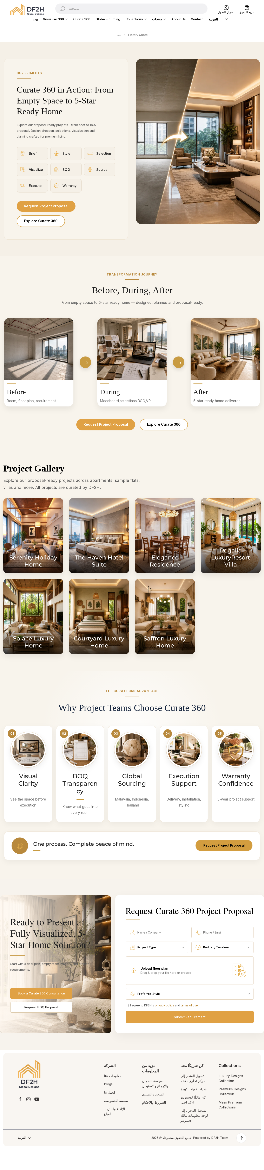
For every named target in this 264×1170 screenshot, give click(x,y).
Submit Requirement (189, 1017)
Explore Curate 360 (41, 221)
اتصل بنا (109, 1092)
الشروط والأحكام (154, 1102)
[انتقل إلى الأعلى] (241, 1138)
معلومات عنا (112, 1076)
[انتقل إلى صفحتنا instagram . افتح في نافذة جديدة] (28, 1099)
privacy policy (164, 1005)
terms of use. (189, 1005)
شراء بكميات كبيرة (193, 1089)
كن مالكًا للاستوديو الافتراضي (193, 1099)
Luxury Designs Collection (231, 1078)
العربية (22, 1138)
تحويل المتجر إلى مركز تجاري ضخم (192, 1078)
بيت (119, 35)
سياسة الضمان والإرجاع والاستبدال (155, 1083)
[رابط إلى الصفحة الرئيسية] (29, 1074)
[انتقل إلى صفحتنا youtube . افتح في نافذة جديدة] (36, 1099)
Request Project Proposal (46, 206)
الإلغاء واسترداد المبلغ (114, 1111)
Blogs (108, 1084)
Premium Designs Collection (232, 1091)
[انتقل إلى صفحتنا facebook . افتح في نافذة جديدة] (20, 1099)
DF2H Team (219, 1138)
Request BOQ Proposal (41, 1007)
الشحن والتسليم (153, 1094)
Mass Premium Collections (230, 1104)
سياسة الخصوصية (116, 1101)
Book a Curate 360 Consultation (41, 993)
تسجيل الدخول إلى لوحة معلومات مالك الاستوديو (194, 1115)
